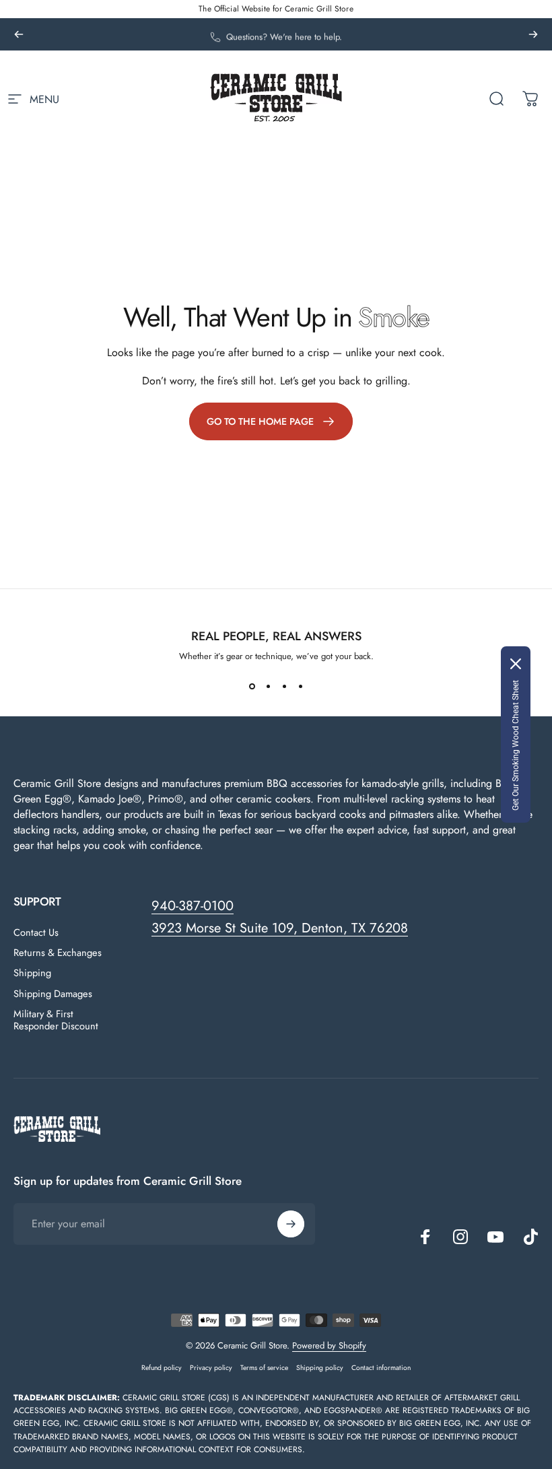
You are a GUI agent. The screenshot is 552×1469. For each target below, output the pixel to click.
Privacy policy (211, 1368)
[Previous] (19, 34)
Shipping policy (319, 1368)
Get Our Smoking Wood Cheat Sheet (515, 745)
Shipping (32, 973)
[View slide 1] (252, 687)
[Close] (515, 663)
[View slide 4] (300, 687)
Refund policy (161, 1368)
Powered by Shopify (329, 1345)
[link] (271, 421)
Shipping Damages (52, 994)
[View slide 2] (268, 687)
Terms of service (264, 1368)
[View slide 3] (284, 687)
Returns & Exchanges (57, 953)
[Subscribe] (290, 1223)
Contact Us (36, 932)
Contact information (381, 1368)
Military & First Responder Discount (55, 1020)
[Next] (533, 34)
